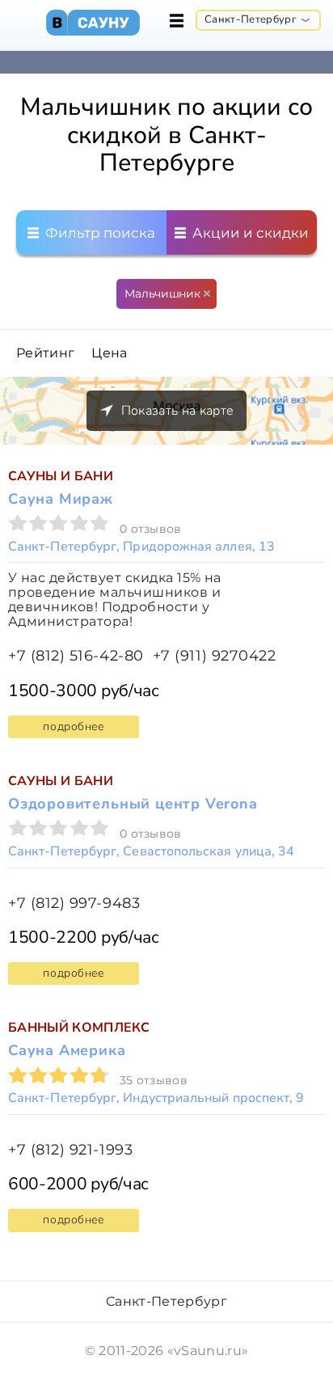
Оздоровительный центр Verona (133, 803)
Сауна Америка (67, 1050)
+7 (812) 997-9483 (74, 903)
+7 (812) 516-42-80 (76, 656)
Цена (109, 353)
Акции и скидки (249, 233)
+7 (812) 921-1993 (70, 1150)
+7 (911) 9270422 (214, 656)
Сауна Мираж (60, 499)
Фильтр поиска (98, 233)
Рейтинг (45, 353)
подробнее (73, 726)
